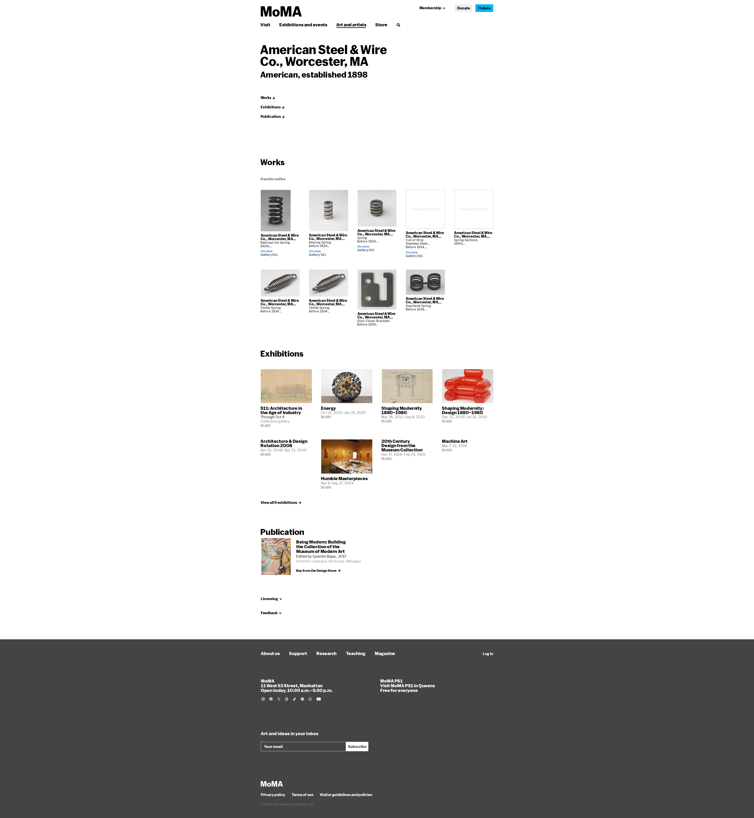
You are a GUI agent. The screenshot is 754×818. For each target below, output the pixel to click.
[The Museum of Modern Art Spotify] (302, 699)
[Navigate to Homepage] (281, 11)
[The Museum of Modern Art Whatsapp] (310, 699)
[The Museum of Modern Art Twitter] (279, 699)
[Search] (398, 24)
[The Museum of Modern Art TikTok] (294, 699)
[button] (268, 98)
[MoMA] (272, 784)
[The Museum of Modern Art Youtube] (318, 699)
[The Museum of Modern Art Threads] (287, 699)
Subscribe (357, 746)
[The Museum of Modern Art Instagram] (263, 699)
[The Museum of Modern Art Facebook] (271, 699)
